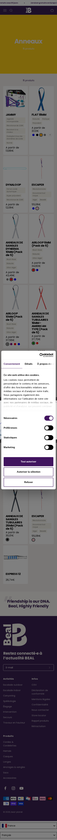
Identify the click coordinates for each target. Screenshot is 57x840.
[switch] (48, 427)
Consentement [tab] (12, 364)
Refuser (28, 482)
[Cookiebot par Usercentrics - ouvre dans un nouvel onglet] (40, 355)
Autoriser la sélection (28, 471)
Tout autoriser (28, 461)
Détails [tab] (28, 364)
